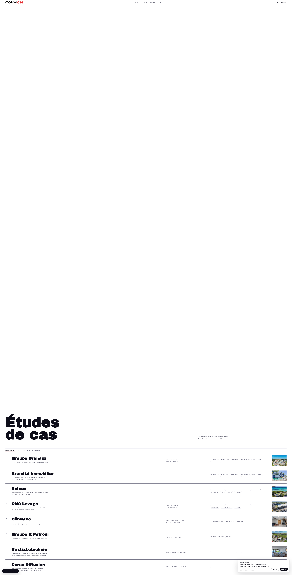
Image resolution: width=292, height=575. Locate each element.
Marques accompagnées (149, 2)
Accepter (283, 569)
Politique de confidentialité (247, 570)
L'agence (137, 2)
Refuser (275, 569)
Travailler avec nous (281, 2)
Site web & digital (36, 450)
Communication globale (23, 450)
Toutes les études (10, 450)
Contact (161, 2)
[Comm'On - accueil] (14, 2)
